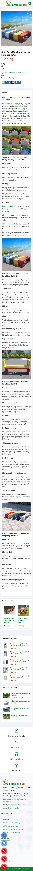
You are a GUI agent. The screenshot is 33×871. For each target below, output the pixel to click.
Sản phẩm (13, 50)
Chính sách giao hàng (10, 826)
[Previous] (1, 617)
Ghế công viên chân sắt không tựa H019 (9, 620)
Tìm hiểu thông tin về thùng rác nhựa (20, 709)
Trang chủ (4, 50)
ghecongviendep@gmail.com (16, 805)
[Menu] (2, 3)
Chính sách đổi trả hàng (11, 823)
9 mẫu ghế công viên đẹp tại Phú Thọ (20, 694)
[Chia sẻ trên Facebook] (6, 82)
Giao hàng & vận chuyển (11, 833)
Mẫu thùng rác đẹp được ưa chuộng (20, 702)
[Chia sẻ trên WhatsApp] (3, 82)
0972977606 (15, 799)
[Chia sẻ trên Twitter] (9, 82)
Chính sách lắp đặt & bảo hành (13, 829)
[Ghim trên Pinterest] (16, 82)
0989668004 (7, 801)
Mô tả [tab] (4, 93)
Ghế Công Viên (14, 808)
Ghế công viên (22, 50)
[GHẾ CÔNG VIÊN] (16, 3)
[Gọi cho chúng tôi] (9, 861)
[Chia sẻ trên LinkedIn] (19, 82)
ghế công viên (16, 106)
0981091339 (23, 799)
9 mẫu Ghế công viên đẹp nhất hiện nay (19, 716)
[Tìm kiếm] (30, 3)
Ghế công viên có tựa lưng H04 (23, 620)
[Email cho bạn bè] (12, 82)
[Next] (32, 617)
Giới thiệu (6, 820)
